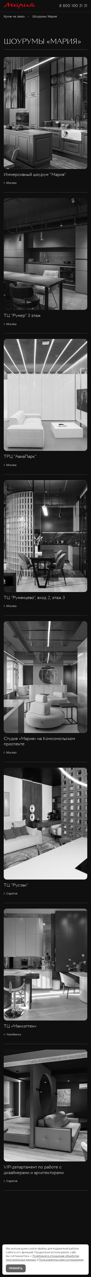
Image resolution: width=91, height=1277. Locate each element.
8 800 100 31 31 (73, 5)
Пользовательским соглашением (61, 1259)
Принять (16, 1268)
